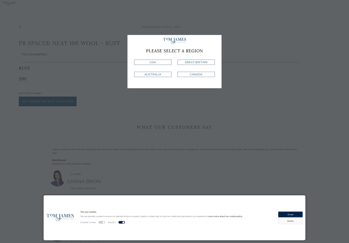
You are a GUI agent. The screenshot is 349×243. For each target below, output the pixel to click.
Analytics (112, 222)
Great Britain (196, 62)
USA (153, 62)
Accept (290, 214)
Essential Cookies (88, 222)
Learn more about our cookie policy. (225, 216)
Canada (196, 74)
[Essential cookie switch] (102, 222)
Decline (290, 221)
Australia (152, 74)
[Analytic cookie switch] (121, 222)
